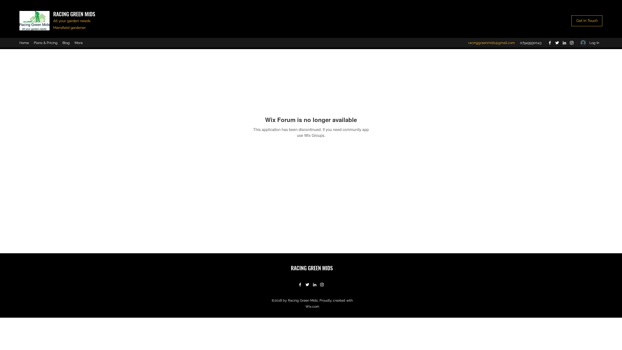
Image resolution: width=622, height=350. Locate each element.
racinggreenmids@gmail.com (491, 43)
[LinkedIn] (564, 42)
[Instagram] (571, 42)
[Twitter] (557, 42)
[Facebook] (549, 42)
